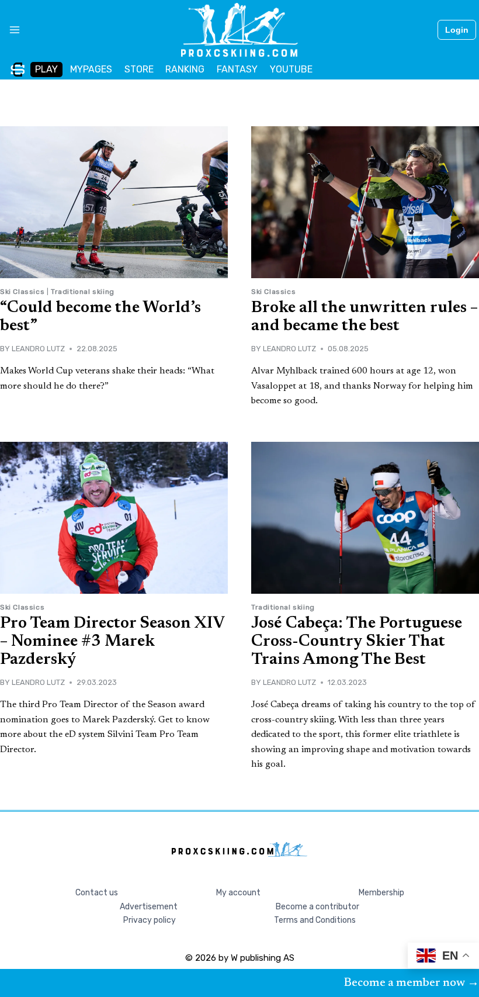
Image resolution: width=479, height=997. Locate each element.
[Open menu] (10, 30)
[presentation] (114, 202)
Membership (381, 893)
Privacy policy (149, 920)
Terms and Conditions (315, 920)
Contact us (96, 893)
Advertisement (149, 907)
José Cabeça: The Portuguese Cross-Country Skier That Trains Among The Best (356, 641)
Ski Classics (22, 292)
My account (238, 893)
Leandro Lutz (38, 348)
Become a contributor (317, 907)
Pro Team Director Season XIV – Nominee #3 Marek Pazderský (112, 641)
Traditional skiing (82, 292)
